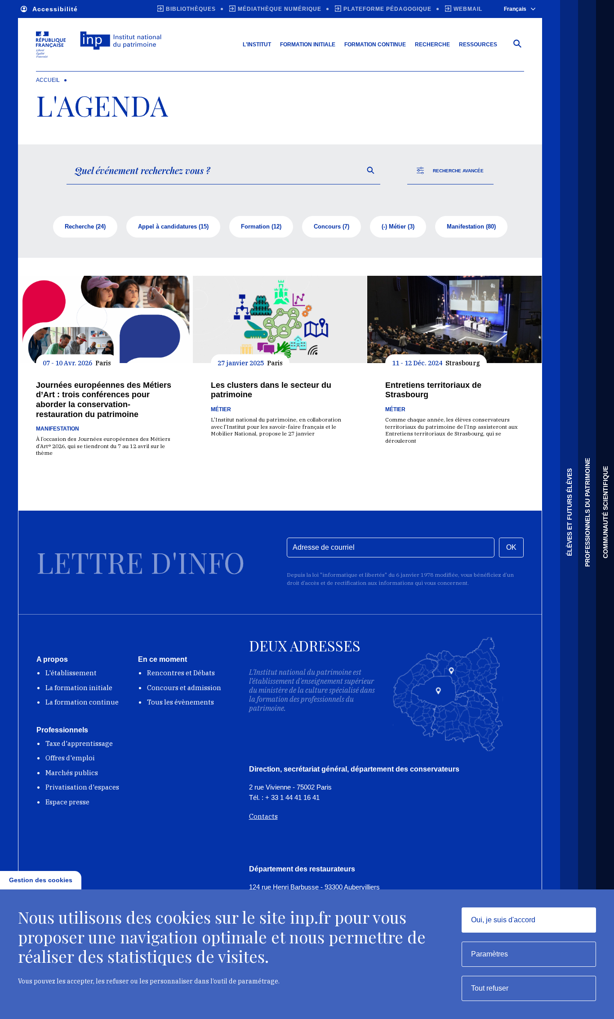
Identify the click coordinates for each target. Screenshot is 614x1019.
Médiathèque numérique (279, 9)
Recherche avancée (458, 170)
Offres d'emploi (70, 758)
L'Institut (257, 44)
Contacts (263, 816)
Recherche (432, 44)
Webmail (468, 9)
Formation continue (375, 44)
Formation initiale (307, 44)
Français (515, 9)
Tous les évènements (180, 702)
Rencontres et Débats (181, 673)
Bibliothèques (191, 9)
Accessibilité (55, 9)
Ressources (478, 44)
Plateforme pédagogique (387, 9)
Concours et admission (184, 687)
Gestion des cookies (40, 880)
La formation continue (82, 702)
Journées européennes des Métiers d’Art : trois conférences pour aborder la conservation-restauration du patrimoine (103, 400)
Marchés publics (71, 772)
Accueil (48, 80)
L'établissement (71, 673)
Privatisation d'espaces (82, 787)
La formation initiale (78, 687)
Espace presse (67, 802)
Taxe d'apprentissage (79, 743)
